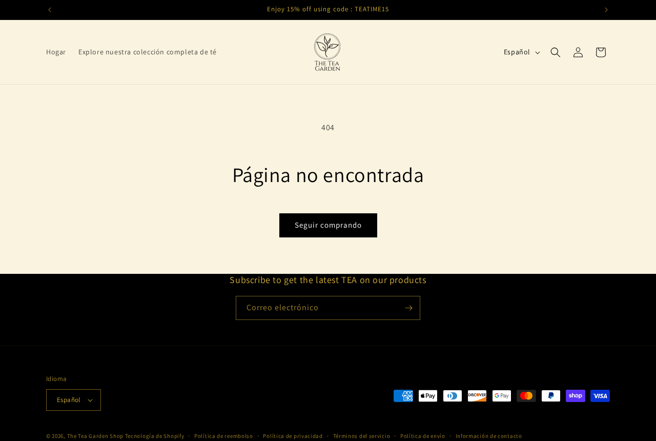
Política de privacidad (292, 435)
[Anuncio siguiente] (606, 9)
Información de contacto (489, 435)
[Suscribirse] (408, 308)
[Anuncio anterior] (49, 9)
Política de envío (422, 435)
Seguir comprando (328, 225)
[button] (555, 52)
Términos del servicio (362, 435)
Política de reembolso (223, 435)
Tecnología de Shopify (154, 435)
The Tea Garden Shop (95, 435)
